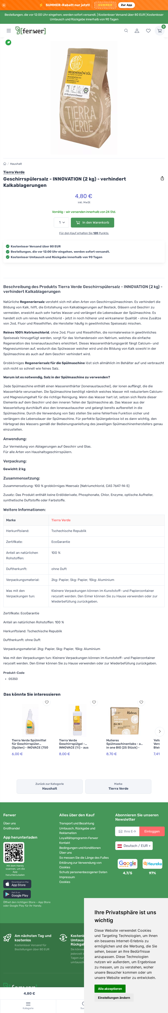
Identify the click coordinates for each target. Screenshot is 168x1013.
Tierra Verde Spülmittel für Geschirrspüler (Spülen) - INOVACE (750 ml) (30, 745)
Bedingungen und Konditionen (80, 848)
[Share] (162, 178)
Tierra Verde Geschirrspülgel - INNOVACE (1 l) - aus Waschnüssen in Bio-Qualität (74, 747)
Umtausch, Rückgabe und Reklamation (77, 831)
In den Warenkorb (95, 222)
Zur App (126, 5)
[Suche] (126, 31)
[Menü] (8, 30)
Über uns (9, 823)
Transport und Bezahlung (76, 823)
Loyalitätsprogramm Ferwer (78, 838)
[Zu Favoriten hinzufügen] (47, 702)
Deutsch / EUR (136, 846)
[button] (17, 884)
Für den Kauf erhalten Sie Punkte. (84, 233)
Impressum (67, 877)
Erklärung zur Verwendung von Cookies (80, 865)
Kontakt (64, 843)
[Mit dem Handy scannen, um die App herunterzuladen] (15, 852)
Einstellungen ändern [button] (114, 997)
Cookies (64, 882)
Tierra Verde (61, 520)
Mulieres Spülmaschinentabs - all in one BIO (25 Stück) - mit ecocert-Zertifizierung (124, 747)
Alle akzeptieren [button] (110, 988)
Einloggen (152, 831)
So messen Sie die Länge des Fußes (84, 858)
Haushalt (16, 163)
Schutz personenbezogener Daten (83, 872)
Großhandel (11, 828)
